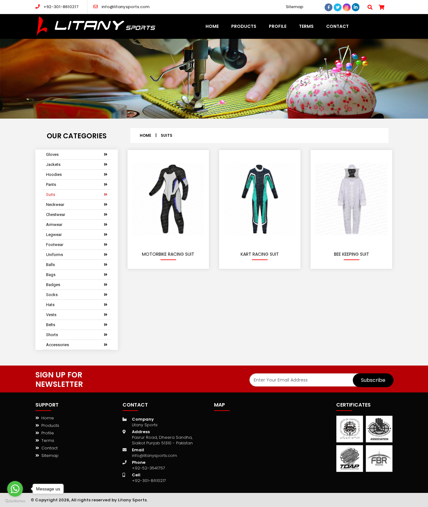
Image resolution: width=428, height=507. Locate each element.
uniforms (54, 254)
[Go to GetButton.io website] (15, 501)
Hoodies (54, 174)
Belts (50, 324)
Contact (49, 448)
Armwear (54, 224)
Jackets (53, 164)
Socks (52, 294)
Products (50, 425)
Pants (51, 184)
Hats (50, 304)
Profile (47, 433)
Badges (53, 284)
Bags (50, 274)
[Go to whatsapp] (15, 489)
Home (145, 135)
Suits (50, 194)
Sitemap (294, 7)
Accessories (57, 344)
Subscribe (373, 380)
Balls (50, 264)
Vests (51, 314)
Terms (47, 440)
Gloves (52, 154)
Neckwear (55, 204)
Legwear (54, 234)
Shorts (52, 334)
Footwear (54, 244)
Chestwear (55, 214)
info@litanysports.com (125, 7)
